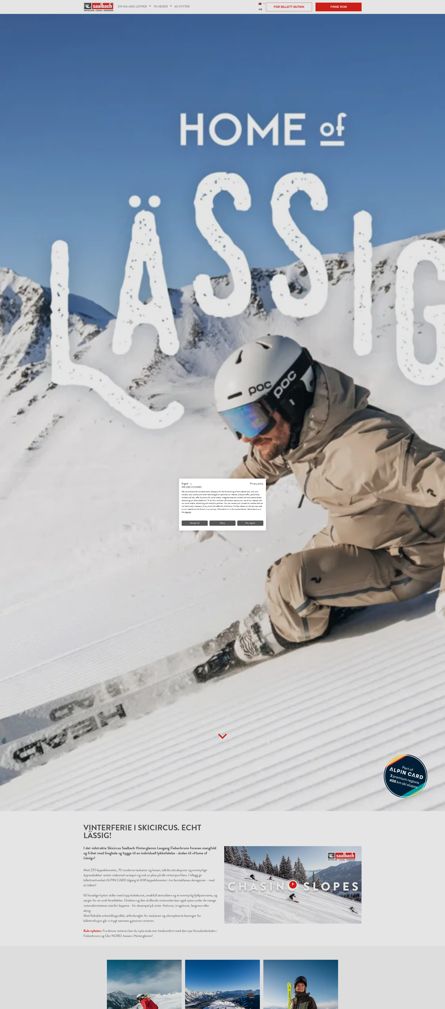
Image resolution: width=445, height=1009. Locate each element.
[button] (187, 484)
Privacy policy (256, 483)
